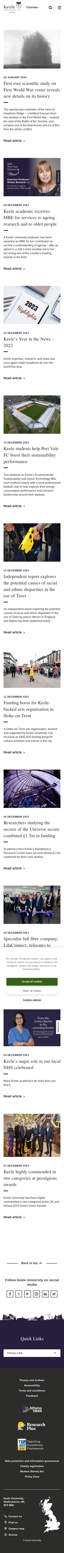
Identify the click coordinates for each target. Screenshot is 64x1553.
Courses (32, 7)
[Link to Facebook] (10, 1294)
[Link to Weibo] (54, 1294)
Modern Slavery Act (32, 1471)
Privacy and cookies (32, 1380)
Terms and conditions (32, 1390)
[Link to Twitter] (18, 1294)
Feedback (32, 1395)
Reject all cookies (32, 990)
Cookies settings (32, 1000)
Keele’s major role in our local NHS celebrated (32, 1064)
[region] (32, 978)
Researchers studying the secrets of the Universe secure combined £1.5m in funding (32, 828)
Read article (13, 140)
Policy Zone (32, 1476)
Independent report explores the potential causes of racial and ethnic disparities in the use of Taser (30, 585)
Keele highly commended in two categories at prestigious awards (30, 1177)
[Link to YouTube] (27, 1294)
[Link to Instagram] (36, 1294)
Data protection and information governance (32, 1460)
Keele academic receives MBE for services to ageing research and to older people (30, 217)
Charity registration (32, 1466)
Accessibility (32, 1385)
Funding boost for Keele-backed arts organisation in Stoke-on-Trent (29, 708)
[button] (50, 7)
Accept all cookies (32, 981)
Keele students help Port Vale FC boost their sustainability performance (31, 454)
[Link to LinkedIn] (45, 1294)
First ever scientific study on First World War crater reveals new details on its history (32, 89)
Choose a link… (16, 1353)
